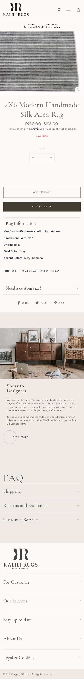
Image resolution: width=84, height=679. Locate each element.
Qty (42, 149)
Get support (20, 437)
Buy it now (42, 206)
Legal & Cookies (18, 658)
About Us (12, 639)
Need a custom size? (23, 288)
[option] (42, 26)
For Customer (16, 582)
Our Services (15, 601)
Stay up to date (17, 620)
